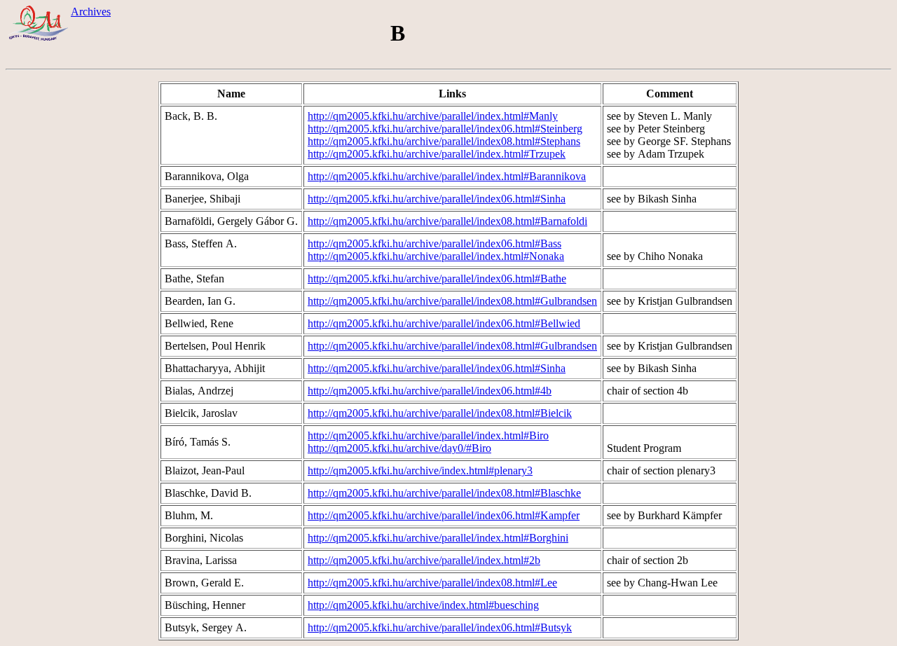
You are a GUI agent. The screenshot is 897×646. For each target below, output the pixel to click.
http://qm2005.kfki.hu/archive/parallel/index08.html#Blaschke (444, 493)
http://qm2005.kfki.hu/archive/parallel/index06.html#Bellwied (444, 323)
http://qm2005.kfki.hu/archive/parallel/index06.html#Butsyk (440, 627)
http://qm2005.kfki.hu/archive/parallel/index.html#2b (424, 560)
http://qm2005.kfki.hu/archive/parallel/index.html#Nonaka (436, 256)
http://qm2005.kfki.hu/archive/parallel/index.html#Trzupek (437, 154)
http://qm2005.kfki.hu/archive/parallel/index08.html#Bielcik (440, 413)
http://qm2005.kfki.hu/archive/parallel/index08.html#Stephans (444, 141)
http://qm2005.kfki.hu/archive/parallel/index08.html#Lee (432, 583)
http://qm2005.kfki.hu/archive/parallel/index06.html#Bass (434, 243)
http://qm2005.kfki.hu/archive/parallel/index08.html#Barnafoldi (447, 221)
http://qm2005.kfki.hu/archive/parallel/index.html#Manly (433, 116)
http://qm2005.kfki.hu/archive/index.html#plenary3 (420, 470)
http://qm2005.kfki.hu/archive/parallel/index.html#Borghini (438, 538)
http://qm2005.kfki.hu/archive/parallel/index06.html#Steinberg (445, 129)
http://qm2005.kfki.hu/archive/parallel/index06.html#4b (430, 391)
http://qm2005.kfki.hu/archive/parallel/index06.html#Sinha (437, 199)
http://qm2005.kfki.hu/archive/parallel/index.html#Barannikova (447, 176)
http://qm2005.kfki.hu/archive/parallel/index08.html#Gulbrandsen (452, 301)
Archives (91, 12)
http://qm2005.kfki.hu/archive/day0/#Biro (399, 448)
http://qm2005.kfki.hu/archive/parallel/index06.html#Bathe (437, 278)
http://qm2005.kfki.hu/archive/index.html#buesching (423, 605)
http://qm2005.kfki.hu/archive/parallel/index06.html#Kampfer (444, 515)
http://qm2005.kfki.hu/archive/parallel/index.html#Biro (428, 435)
